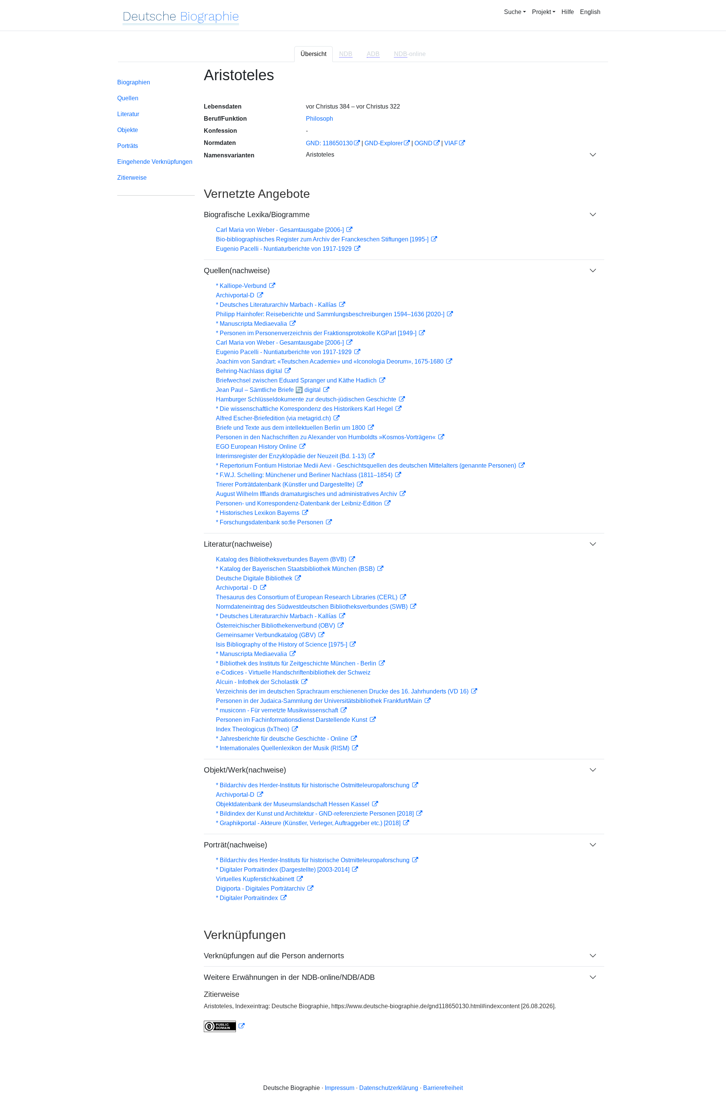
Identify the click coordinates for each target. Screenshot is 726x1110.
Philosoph (319, 118)
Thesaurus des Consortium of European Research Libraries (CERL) (307, 597)
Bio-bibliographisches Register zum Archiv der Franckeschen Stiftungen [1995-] (323, 239)
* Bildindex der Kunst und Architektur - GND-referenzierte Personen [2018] (315, 813)
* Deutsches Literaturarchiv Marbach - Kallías (277, 305)
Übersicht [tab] (313, 54)
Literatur (128, 114)
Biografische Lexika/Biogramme (257, 214)
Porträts (127, 146)
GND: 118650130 (329, 143)
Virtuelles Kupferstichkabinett (256, 879)
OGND (423, 143)
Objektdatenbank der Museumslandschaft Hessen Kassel (293, 804)
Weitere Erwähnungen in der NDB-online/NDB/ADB (289, 977)
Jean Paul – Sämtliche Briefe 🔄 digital (269, 390)
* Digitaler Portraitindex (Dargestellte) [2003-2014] (283, 869)
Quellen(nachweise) (237, 270)
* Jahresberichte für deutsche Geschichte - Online (283, 738)
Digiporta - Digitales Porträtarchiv (261, 888)
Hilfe (568, 12)
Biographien (133, 82)
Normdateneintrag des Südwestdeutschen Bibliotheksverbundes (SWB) (312, 606)
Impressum (339, 1088)
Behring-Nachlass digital (250, 371)
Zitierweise (132, 177)
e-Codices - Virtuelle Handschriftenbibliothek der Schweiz (293, 672)
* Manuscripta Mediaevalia (252, 323)
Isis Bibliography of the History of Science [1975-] (282, 644)
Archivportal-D (236, 295)
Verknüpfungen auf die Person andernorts (274, 955)
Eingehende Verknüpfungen (154, 162)
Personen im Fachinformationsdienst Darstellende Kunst (292, 720)
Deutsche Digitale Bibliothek (255, 578)
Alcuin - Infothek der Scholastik (258, 682)
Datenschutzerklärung (388, 1088)
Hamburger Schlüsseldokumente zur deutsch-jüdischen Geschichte (307, 399)
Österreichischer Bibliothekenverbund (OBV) (276, 625)
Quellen (127, 98)
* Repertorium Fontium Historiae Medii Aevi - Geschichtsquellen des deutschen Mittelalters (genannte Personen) (367, 465)
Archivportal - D (237, 588)
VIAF (451, 143)
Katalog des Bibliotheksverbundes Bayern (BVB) (282, 559)
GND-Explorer (384, 143)
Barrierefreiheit (443, 1088)
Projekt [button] (541, 12)
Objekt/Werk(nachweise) (245, 770)
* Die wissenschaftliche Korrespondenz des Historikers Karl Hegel (305, 409)
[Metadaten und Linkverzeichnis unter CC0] (224, 1026)
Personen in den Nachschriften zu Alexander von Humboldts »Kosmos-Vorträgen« (326, 437)
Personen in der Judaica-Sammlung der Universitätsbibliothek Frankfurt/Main (320, 701)
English (590, 12)
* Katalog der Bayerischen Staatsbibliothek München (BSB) (296, 569)
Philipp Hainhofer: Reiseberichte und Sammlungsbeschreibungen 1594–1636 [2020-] (331, 314)
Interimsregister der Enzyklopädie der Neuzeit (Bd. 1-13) (292, 456)
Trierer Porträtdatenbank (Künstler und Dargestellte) (286, 484)
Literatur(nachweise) (238, 544)
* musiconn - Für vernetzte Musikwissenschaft (278, 710)
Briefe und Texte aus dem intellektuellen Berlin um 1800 (291, 427)
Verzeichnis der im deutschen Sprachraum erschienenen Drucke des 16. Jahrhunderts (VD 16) (343, 691)
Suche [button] (512, 12)
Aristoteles (320, 154)
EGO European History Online (257, 446)
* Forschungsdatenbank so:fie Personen (270, 522)
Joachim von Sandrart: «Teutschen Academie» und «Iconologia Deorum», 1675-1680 (330, 361)
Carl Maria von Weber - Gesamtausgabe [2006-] (280, 230)
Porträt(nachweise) (235, 845)
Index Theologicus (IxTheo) (253, 729)
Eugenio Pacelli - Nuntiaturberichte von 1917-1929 (284, 249)
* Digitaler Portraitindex (247, 898)
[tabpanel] (363, 554)
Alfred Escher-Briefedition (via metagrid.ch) (274, 418)
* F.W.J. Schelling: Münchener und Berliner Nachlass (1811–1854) (305, 475)
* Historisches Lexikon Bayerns (258, 513)
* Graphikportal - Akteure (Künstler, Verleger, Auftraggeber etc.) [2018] (309, 823)
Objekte (127, 130)
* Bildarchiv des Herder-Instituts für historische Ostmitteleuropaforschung (313, 785)
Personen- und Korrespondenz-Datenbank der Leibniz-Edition (299, 503)
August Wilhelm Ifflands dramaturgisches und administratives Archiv (307, 494)
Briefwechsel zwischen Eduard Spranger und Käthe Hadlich (297, 380)
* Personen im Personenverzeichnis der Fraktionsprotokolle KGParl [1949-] (317, 333)
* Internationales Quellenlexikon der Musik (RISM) (283, 748)
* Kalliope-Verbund (242, 286)
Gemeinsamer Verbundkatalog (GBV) (266, 635)
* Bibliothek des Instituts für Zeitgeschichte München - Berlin (297, 663)
